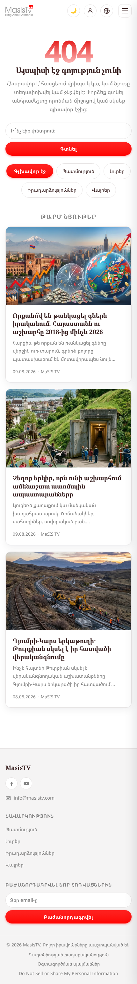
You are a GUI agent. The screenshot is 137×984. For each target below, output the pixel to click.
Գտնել (68, 149)
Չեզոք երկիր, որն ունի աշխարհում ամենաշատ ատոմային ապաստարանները (67, 486)
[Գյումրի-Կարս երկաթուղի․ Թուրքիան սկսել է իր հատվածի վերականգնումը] (68, 591)
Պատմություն (78, 171)
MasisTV (17, 767)
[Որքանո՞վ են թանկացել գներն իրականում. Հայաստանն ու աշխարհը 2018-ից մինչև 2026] (68, 266)
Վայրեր (101, 190)
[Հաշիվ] (90, 10)
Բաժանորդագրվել (68, 917)
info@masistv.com (29, 798)
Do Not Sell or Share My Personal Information (68, 973)
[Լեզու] (106, 10)
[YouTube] (26, 783)
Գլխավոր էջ (30, 171)
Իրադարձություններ (51, 190)
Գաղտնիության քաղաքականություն (69, 955)
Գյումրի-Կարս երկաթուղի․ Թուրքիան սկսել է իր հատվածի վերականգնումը (62, 648)
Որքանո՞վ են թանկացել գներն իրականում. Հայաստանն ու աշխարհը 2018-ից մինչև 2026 (60, 323)
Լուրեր (117, 171)
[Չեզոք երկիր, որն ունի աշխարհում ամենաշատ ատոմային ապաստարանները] (68, 428)
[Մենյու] (125, 11)
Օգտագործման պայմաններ (69, 964)
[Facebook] (11, 783)
